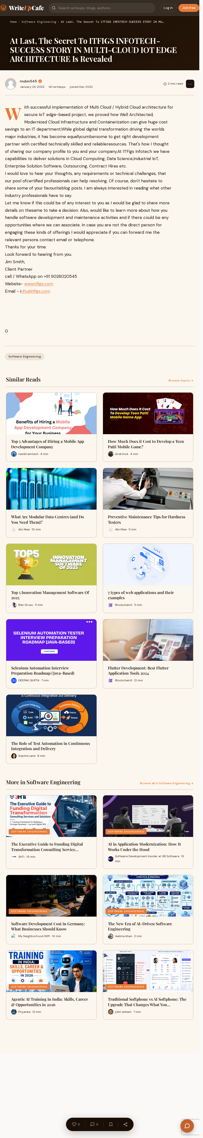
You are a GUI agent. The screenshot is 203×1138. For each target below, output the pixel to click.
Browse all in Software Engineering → (166, 783)
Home (13, 22)
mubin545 (28, 81)
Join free (189, 8)
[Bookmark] (110, 1124)
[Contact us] (187, 1126)
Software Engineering (39, 22)
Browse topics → (181, 380)
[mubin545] (10, 84)
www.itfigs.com (38, 283)
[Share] (125, 1124)
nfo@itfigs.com (35, 291)
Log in (168, 8)
